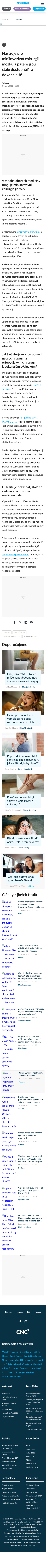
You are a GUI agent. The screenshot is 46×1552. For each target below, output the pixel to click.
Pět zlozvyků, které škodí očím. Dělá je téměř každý (23, 840)
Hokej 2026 (30, 1453)
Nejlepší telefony (8, 1489)
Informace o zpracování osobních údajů (19, 1536)
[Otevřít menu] (42, 3)
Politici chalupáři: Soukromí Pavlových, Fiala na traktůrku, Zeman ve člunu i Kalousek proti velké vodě (30, 905)
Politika (6, 1438)
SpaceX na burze (8, 1485)
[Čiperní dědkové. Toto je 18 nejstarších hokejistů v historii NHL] (9, 1199)
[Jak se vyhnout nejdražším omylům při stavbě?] (10, 1082)
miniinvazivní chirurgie (27, 232)
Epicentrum (6, 1394)
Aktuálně (7, 1386)
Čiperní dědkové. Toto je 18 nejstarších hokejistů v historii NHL (30, 1190)
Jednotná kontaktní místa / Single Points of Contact (22, 1542)
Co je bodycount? (8, 1416)
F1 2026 (29, 1460)
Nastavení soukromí (14, 1539)
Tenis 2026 (30, 1456)
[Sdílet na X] (20, 622)
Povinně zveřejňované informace (23, 1545)
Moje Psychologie (10, 1352)
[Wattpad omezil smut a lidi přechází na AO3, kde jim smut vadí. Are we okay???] (9, 1169)
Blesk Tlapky (25, 1352)
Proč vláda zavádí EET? (10, 1458)
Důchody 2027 (31, 1492)
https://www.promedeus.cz (15, 554)
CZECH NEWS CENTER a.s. (32, 1519)
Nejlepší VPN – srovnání (11, 1499)
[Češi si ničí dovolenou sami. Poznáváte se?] (23, 865)
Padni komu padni (8, 1462)
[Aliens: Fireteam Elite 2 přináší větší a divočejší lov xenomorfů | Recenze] (9, 956)
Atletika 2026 (31, 1464)
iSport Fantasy (16, 1356)
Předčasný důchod (32, 1485)
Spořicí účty (30, 1489)
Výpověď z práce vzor (10, 1465)
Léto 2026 (32, 1386)
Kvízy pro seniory (8, 1409)
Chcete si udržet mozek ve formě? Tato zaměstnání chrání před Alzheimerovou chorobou (30, 976)
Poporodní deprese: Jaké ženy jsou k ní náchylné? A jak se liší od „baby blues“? (23, 760)
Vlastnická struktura (30, 1539)
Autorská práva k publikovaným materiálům (22, 1530)
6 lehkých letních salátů (34, 1429)
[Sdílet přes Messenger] (31, 622)
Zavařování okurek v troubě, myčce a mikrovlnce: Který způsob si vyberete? (31, 1011)
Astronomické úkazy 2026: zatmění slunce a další (34, 1411)
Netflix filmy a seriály (9, 1503)
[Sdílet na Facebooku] (15, 622)
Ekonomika (32, 1478)
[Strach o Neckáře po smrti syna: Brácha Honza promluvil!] (9, 1141)
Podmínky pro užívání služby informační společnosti (22, 1533)
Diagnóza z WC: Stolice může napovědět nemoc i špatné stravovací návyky (22, 678)
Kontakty (8, 1312)
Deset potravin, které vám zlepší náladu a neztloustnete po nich (20, 719)
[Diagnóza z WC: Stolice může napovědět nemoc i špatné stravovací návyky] (23, 662)
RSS (28, 1312)
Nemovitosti (15, 1360)
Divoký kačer (7, 1469)
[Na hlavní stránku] (23, 3)
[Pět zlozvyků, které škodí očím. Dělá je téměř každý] (23, 826)
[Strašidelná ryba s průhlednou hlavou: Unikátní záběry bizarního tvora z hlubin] (9, 1112)
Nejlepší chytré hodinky (10, 1496)
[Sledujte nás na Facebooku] (20, 1322)
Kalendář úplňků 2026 (10, 1413)
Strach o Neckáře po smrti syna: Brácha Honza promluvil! (30, 1135)
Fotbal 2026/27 (32, 1449)
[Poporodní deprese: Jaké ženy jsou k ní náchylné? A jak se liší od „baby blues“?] (23, 744)
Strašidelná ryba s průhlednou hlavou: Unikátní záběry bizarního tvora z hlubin (31, 1100)
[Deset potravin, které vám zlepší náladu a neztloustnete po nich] (23, 703)
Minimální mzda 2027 (34, 1496)
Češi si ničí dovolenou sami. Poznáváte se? (21, 878)
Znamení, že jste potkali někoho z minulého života (34, 1402)
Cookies (37, 1536)
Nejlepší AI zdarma (9, 1492)
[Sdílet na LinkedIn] (26, 622)
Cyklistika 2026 (32, 1467)
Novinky (19, 19)
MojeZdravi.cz (7, 19)
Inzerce (20, 1312)
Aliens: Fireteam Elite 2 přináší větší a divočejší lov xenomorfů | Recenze (30, 948)
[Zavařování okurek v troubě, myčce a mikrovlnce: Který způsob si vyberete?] (9, 1020)
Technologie (9, 1478)
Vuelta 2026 (15, 1377)
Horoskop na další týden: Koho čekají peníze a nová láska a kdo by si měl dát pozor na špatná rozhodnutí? (31, 1218)
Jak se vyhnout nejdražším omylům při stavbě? (31, 1074)
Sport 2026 (32, 1438)
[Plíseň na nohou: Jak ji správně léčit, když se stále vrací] (23, 785)
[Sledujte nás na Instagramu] (26, 1322)
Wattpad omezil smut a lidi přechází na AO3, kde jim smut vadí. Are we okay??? (30, 1159)
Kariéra (38, 1312)
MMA (28, 1446)
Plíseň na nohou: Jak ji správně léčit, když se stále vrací (20, 801)
